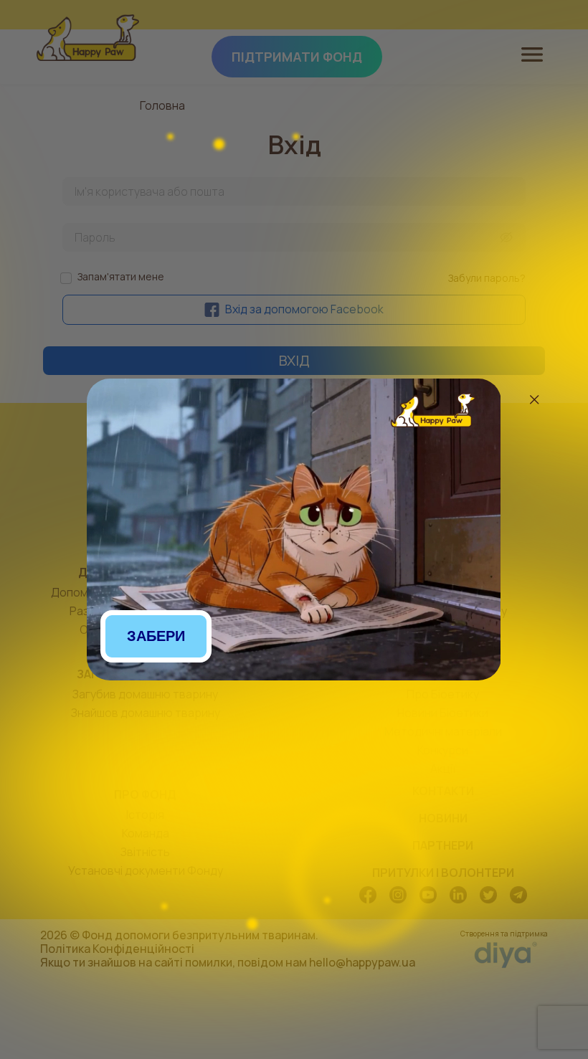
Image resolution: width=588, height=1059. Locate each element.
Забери (156, 636)
